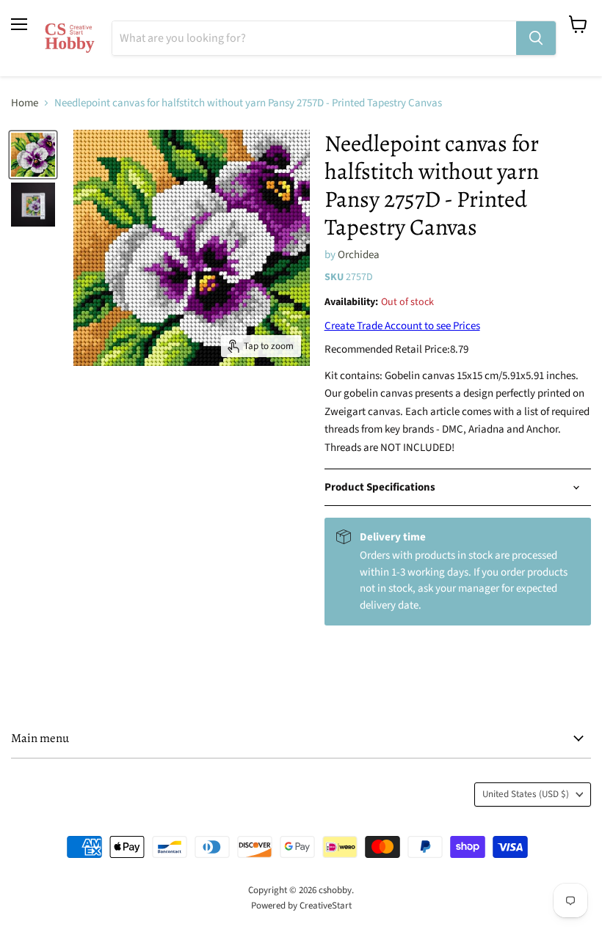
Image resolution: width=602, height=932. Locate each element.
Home (24, 103)
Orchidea (359, 255)
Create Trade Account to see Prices (402, 326)
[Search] (536, 38)
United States (525, 794)
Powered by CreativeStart (301, 905)
